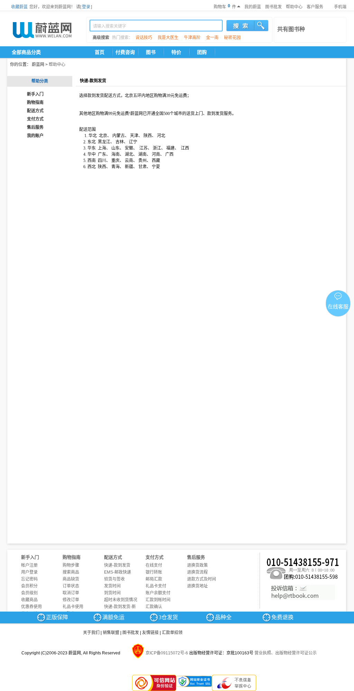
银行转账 (154, 572)
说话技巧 (144, 37)
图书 (151, 52)
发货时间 (112, 586)
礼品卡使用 (73, 606)
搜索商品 (71, 572)
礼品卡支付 (156, 586)
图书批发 (273, 6)
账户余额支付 (158, 593)
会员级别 (29, 593)
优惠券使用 (31, 606)
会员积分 (29, 586)
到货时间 (112, 593)
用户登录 (29, 572)
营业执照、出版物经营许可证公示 (285, 653)
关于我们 (91, 632)
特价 (176, 52)
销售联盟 (111, 632)
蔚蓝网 (38, 64)
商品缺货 (71, 579)
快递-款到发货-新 (120, 606)
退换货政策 (197, 565)
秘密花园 (232, 37)
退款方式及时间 (201, 579)
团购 (202, 52)
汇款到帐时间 (158, 599)
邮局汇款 (154, 579)
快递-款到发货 (117, 565)
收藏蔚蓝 (19, 6)
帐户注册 (29, 565)
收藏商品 (29, 599)
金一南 (212, 37)
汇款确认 (154, 606)
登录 (86, 6)
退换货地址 (197, 586)
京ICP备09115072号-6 (167, 653)
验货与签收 (114, 579)
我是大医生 (168, 37)
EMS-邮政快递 (117, 572)
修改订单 (71, 599)
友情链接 (150, 632)
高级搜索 (101, 37)
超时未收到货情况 (120, 599)
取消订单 (71, 593)
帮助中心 (294, 6)
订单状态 (71, 586)
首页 (99, 52)
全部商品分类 (26, 52)
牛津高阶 (192, 37)
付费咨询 (125, 52)
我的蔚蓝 (252, 6)
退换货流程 (197, 572)
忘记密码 (29, 579)
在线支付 (154, 565)
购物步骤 (71, 565)
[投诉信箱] (303, 592)
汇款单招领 (172, 632)
